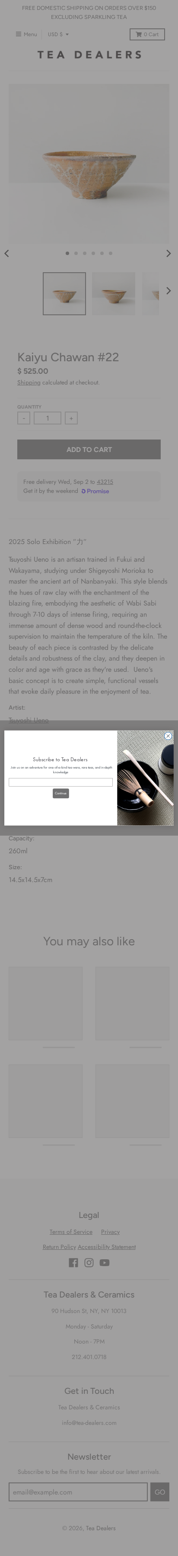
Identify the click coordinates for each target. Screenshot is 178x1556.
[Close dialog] (168, 736)
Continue (61, 793)
